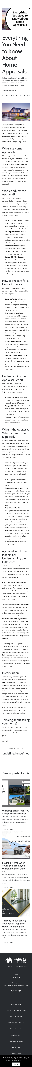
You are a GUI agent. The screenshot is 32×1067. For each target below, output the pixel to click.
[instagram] (16, 991)
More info (24, 1060)
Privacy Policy (16, 1054)
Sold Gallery (16, 1047)
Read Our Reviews (16, 1016)
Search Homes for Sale (16, 1023)
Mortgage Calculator (16, 1041)
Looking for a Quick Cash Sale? (16, 1010)
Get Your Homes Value (16, 1029)
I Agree (16, 1064)
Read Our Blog (16, 1035)
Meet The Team (16, 1004)
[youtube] (19, 991)
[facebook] (12, 991)
